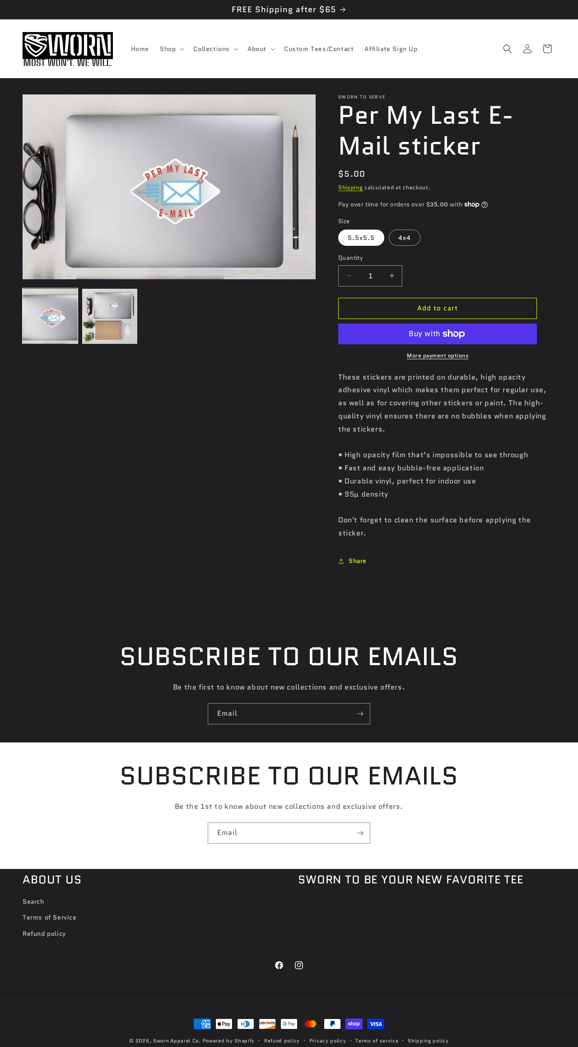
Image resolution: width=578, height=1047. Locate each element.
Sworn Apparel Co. (177, 1040)
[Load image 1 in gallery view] (50, 316)
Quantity (350, 258)
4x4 (404, 237)
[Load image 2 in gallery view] (109, 316)
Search (33, 901)
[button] (171, 48)
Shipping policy (428, 1040)
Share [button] (358, 560)
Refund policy (44, 933)
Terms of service (376, 1040)
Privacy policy (327, 1040)
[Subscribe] (360, 713)
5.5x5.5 (361, 237)
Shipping (350, 187)
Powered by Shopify (229, 1040)
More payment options (437, 355)
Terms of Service (50, 917)
